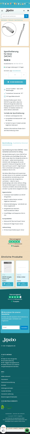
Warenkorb (8, 413)
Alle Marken (4, 20)
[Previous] (1, 274)
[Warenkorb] (28, 10)
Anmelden (24, 328)
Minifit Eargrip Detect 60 (7, 278)
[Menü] (2, 11)
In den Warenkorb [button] (8, 284)
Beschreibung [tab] (7, 143)
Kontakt (3, 385)
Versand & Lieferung (7, 394)
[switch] (3, 431)
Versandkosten (16, 71)
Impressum (4, 379)
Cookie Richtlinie (6, 391)
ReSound (11, 20)
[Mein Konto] (24, 11)
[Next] (29, 274)
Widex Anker (21, 277)
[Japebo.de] (10, 10)
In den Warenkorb (16, 82)
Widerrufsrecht (5, 376)
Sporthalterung (18, 20)
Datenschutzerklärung (8, 382)
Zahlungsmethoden (7, 388)
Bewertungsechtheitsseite (9, 397)
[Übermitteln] (26, 16)
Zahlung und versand (19, 413)
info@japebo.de (10, 346)
